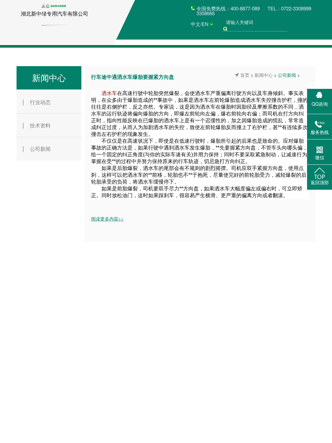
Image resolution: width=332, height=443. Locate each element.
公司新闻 (40, 148)
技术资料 (40, 125)
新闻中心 (49, 77)
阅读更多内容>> (107, 218)
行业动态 (40, 102)
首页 (244, 75)
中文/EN (199, 23)
